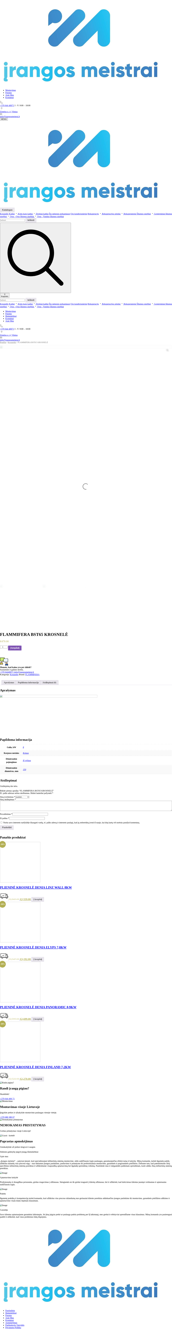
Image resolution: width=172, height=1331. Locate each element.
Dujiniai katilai (42, 214)
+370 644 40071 (7, 105)
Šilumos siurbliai (144, 214)
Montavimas (10, 90)
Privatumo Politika (13, 1327)
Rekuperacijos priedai (111, 214)
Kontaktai (9, 97)
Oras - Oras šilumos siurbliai (22, 216)
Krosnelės (4, 214)
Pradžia (3, 342)
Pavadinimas (6, 814)
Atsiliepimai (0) (49, 682)
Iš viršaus (27, 760)
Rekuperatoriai (130, 214)
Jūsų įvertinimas (7, 797)
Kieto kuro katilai (25, 214)
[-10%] (20, 882)
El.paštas (4, 818)
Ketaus (26, 753)
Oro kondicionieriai (79, 214)
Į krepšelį (14, 648)
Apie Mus (9, 95)
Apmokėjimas (11, 1323)
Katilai (12, 214)
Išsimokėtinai (11, 316)
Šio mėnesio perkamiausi (59, 214)
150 (24, 769)
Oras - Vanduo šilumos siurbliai (50, 216)
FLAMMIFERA (32, 674)
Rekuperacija (93, 214)
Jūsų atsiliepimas (8, 799)
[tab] (8, 682)
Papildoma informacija (28, 682)
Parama (8, 92)
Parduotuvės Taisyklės (14, 1325)
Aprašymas (9, 682)
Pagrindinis (10, 1310)
